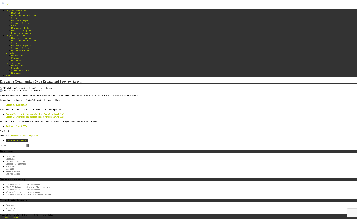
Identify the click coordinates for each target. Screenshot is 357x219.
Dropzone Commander (16, 10)
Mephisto (10, 53)
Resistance (15, 25)
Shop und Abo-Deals (20, 70)
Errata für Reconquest (16, 105)
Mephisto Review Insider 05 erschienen (23, 192)
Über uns (10, 205)
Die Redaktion (17, 55)
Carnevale (10, 159)
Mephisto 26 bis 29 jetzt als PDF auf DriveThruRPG (29, 195)
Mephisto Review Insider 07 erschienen (23, 184)
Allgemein (10, 156)
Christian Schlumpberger (45, 88)
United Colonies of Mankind (23, 15)
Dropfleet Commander (15, 35)
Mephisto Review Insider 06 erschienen (23, 190)
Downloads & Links (20, 28)
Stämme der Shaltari (20, 23)
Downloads (16, 60)
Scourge (14, 18)
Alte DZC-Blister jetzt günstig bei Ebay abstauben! (28, 187)
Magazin (15, 58)
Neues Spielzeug (13, 171)
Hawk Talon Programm (21, 30)
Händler (9, 75)
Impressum (10, 208)
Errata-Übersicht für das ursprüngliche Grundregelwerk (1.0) (35, 114)
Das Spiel (15, 13)
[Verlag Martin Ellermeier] (5, 3)
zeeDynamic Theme (9, 217)
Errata (35, 135)
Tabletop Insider (13, 63)
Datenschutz (11, 210)
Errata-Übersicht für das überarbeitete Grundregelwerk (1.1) (35, 117)
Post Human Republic (21, 20)
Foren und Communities (21, 33)
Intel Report (11, 166)
